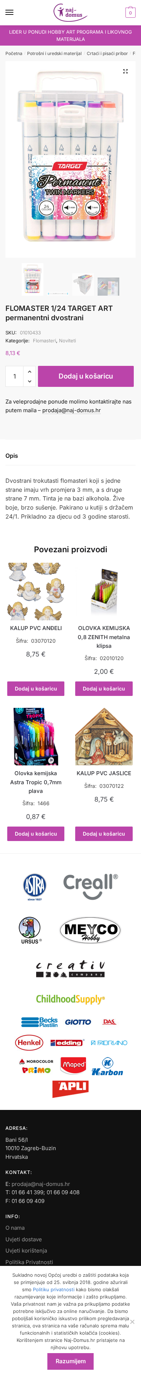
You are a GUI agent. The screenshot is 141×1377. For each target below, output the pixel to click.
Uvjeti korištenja (26, 1250)
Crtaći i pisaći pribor (107, 53)
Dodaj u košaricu (86, 376)
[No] (132, 1321)
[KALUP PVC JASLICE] (103, 736)
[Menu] (16, 12)
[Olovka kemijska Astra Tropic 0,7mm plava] (35, 736)
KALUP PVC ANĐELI (36, 628)
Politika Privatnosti (29, 1262)
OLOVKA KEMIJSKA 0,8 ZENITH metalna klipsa (104, 637)
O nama (15, 1227)
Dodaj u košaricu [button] (36, 688)
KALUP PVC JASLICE (104, 773)
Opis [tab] (11, 455)
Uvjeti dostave (23, 1239)
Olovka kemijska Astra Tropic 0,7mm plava (35, 782)
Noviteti (67, 340)
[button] (125, 71)
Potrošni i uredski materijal (54, 53)
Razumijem (71, 1361)
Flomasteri (44, 340)
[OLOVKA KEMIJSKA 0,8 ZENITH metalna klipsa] (103, 591)
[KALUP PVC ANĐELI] (35, 591)
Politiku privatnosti (53, 1289)
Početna (13, 53)
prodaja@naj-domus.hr (71, 410)
